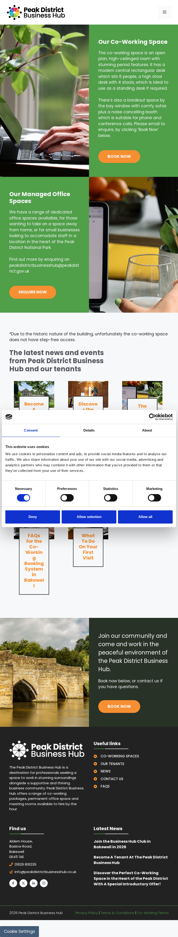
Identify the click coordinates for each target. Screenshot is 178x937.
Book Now (119, 156)
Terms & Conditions (117, 912)
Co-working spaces (120, 756)
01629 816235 (25, 864)
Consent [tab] (31, 430)
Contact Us (112, 778)
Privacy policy (87, 912)
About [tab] (147, 430)
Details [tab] (89, 430)
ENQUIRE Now (33, 292)
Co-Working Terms (153, 912)
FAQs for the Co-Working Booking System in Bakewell (34, 560)
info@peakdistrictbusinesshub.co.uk (45, 871)
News (106, 771)
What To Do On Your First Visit (88, 546)
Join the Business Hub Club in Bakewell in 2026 (122, 844)
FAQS (105, 786)
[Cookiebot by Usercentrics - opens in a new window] (152, 416)
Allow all (145, 517)
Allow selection (89, 517)
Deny (33, 517)
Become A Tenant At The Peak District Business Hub (131, 859)
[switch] (67, 498)
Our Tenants (112, 763)
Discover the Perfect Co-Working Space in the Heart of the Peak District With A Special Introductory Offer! (131, 878)
